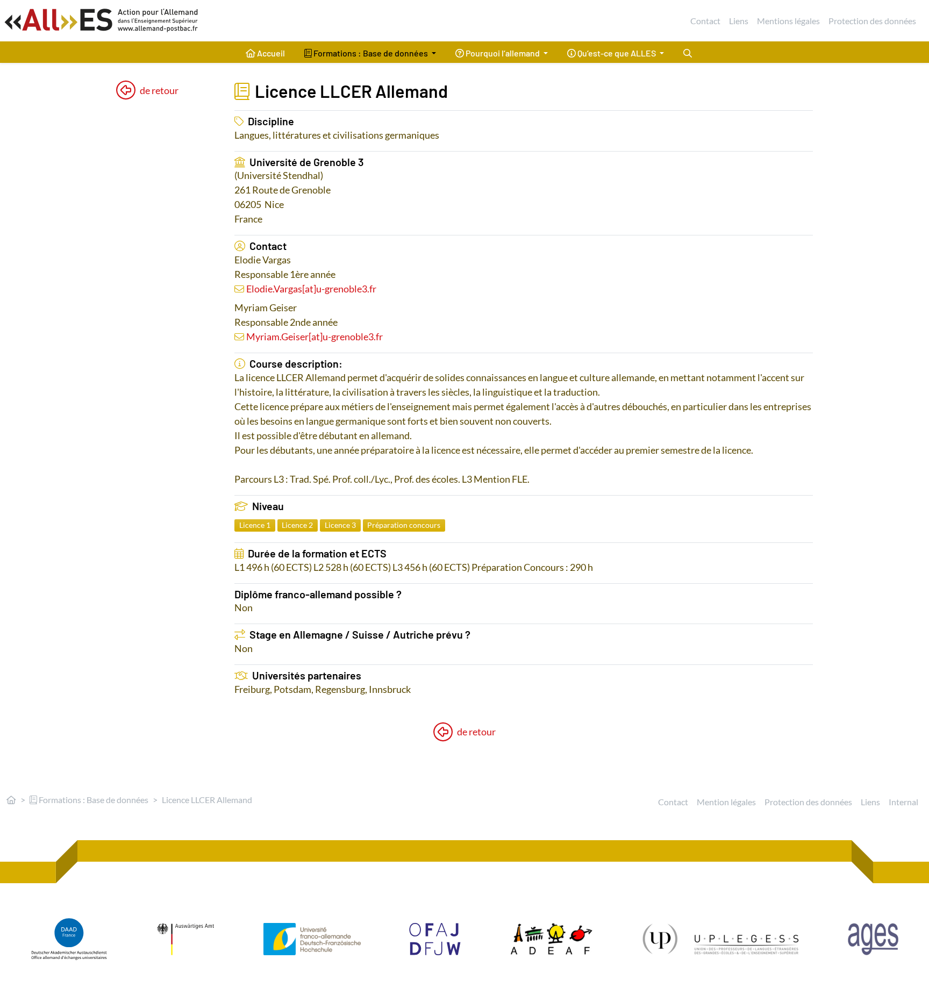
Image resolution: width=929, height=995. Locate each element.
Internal (903, 802)
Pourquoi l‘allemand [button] (502, 53)
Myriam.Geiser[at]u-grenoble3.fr (314, 336)
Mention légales (726, 802)
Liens (738, 21)
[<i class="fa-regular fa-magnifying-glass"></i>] (687, 52)
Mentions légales (788, 21)
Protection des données (872, 21)
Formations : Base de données (92, 799)
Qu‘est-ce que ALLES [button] (617, 53)
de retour (159, 90)
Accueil (270, 53)
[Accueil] (11, 799)
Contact (705, 21)
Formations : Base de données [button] (371, 53)
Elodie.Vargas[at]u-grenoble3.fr (311, 289)
